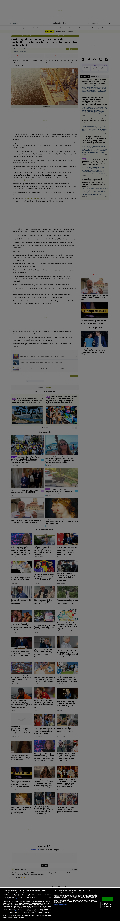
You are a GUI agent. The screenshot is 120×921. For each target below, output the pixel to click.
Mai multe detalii (12, 899)
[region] (60, 904)
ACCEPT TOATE (107, 899)
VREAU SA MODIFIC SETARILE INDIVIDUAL (107, 905)
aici (15, 911)
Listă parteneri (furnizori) (60, 904)
